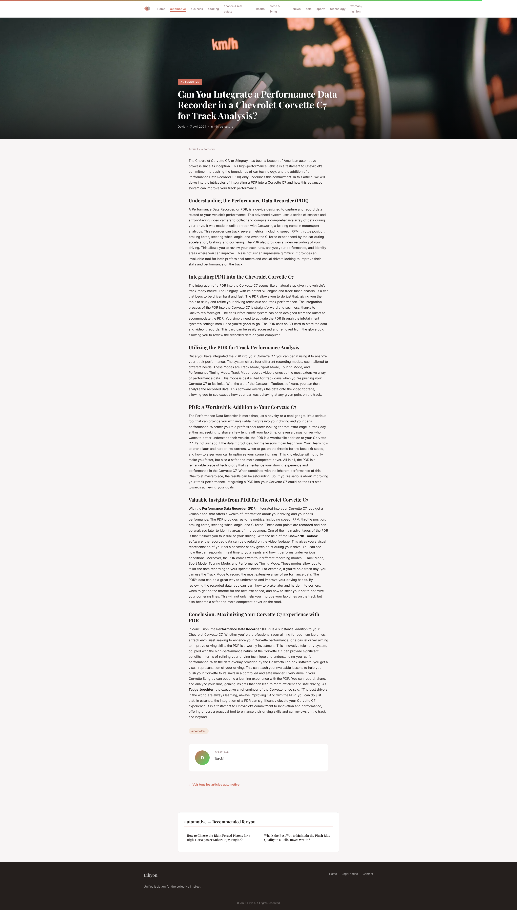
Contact (368, 873)
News (297, 9)
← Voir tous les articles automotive (214, 784)
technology (338, 9)
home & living (274, 8)
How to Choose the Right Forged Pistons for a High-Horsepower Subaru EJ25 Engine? (218, 837)
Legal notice (350, 873)
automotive (178, 9)
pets (309, 9)
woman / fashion (356, 8)
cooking (213, 9)
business (197, 9)
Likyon (151, 875)
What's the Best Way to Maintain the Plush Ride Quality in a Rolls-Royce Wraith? (297, 837)
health (260, 9)
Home (161, 9)
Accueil (193, 149)
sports (320, 9)
